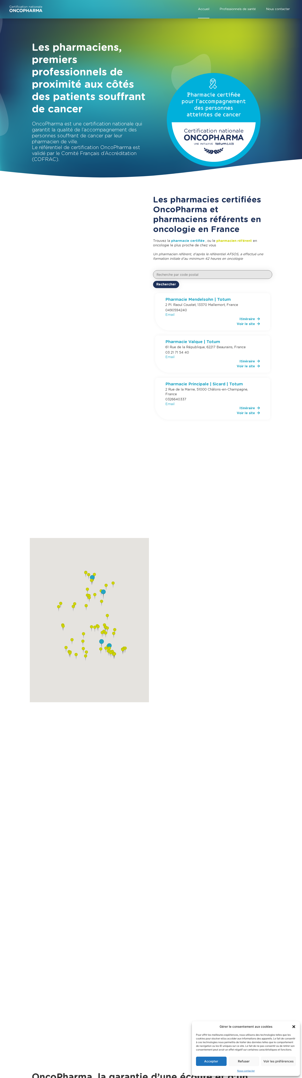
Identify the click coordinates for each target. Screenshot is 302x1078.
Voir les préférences (278, 1061)
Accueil (203, 9)
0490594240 (176, 310)
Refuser (244, 1061)
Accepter (211, 1061)
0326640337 (175, 399)
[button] (294, 1027)
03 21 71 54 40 (177, 352)
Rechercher (166, 284)
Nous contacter (246, 1070)
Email (170, 314)
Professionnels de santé (238, 9)
